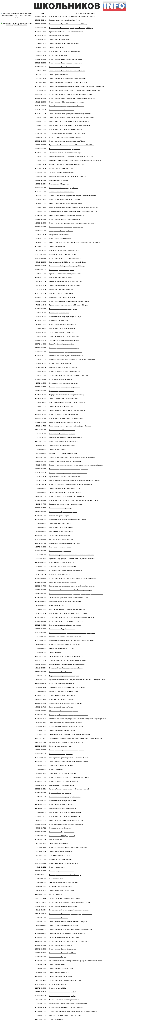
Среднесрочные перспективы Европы (61, 765)
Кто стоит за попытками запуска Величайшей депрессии (67, 609)
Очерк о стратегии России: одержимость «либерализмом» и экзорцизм (71, 617)
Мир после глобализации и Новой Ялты (62, 695)
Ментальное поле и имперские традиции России (64, 149)
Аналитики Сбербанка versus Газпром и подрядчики (66, 1015)
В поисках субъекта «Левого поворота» (62, 699)
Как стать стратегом (55, 894)
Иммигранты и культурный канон (60, 551)
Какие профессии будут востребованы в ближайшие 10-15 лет (69, 758)
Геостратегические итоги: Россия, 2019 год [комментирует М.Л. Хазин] (72, 640)
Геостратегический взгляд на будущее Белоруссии (65, 812)
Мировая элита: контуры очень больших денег (64, 676)
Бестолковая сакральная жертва (59, 516)
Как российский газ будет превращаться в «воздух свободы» (68, 1003)
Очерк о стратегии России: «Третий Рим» (62, 953)
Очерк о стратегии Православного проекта (63, 512)
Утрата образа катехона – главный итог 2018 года (65, 875)
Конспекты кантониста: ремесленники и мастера (64, 371)
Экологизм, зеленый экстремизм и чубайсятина (64, 336)
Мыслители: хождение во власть (59, 855)
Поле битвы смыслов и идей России (60, 754)
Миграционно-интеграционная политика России (65, 543)
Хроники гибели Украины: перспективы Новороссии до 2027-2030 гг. (71, 156)
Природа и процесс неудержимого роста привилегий (66, 742)
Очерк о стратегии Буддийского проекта (62, 629)
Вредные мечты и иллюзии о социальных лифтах (65, 476)
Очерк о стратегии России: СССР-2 (60, 945)
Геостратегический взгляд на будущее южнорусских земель (68, 613)
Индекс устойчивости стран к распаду (61, 539)
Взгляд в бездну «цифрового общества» (62, 804)
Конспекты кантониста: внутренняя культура (63, 414)
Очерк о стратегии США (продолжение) (62, 836)
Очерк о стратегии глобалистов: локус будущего (64, 285)
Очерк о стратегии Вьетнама (58, 55)
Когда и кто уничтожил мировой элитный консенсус (66, 570)
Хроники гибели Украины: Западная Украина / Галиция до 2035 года (71, 28)
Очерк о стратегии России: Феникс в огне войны (65, 219)
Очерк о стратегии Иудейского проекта (61, 832)
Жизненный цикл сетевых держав (60, 363)
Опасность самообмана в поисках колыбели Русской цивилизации (70, 590)
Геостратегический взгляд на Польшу (61, 527)
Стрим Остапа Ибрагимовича (58, 843)
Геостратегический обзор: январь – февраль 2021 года (66, 418)
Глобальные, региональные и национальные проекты (66, 820)
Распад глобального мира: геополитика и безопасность (66, 215)
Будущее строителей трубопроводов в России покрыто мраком (69, 910)
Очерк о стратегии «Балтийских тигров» (62, 730)
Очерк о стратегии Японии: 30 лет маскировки (64, 43)
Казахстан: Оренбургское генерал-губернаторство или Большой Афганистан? (74, 207)
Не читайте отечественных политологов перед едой (65, 437)
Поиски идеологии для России (59, 35)
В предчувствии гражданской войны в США (63, 562)
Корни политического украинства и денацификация (66, 227)
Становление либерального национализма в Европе (65, 153)
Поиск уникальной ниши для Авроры (61, 707)
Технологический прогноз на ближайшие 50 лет (64, 20)
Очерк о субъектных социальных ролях (62, 406)
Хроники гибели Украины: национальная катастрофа (66, 32)
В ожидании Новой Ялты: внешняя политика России (66, 668)
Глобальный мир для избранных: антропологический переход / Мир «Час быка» (74, 242)
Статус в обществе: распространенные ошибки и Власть (67, 656)
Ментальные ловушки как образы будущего (63, 309)
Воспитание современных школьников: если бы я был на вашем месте (71, 555)
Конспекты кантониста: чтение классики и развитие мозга (68, 496)
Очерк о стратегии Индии (57, 957)
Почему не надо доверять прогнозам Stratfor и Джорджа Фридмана (70, 426)
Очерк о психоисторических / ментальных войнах (65, 137)
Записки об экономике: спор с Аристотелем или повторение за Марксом (72, 457)
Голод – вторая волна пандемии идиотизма (63, 582)
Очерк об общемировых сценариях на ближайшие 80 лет (67, 933)
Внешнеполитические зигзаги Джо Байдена (63, 367)
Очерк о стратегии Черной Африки (60, 672)
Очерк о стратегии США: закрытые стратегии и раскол (66, 102)
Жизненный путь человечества (59, 313)
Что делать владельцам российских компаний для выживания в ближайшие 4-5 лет (75, 738)
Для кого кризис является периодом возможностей (65, 637)
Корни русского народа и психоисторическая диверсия (66, 750)
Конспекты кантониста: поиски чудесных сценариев (66, 504)
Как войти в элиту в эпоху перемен (60, 886)
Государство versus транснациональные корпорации (65, 281)
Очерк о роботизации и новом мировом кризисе (64, 937)
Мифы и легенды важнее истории (60, 238)
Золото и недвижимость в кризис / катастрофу (64, 348)
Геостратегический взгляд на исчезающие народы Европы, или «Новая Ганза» (74, 500)
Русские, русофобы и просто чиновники (62, 297)
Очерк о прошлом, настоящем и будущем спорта (64, 387)
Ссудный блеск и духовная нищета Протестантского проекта (68, 761)
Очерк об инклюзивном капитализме (61, 379)
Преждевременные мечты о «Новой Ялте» (62, 808)
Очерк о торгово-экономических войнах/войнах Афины (67, 141)
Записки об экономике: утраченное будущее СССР (65, 461)
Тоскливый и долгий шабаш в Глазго (61, 293)
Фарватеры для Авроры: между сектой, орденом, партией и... (68, 715)
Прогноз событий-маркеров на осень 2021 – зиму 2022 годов (68, 305)
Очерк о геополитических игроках (60, 972)
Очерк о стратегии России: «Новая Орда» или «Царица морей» (69, 941)
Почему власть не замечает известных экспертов (64, 422)
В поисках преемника (56, 879)
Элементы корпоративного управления (61, 332)
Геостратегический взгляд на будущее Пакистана (64, 51)
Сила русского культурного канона (60, 547)
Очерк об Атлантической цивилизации (61, 172)
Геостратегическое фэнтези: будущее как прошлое (65, 625)
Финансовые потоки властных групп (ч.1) (62, 996)
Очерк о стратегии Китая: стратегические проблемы (65, 59)
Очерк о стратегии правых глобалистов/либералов (65, 980)
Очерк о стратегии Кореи (57, 246)
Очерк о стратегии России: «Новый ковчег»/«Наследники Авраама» (71, 929)
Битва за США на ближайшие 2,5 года (61, 168)
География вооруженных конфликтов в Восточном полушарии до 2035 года (73, 211)
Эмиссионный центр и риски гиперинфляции (64, 383)
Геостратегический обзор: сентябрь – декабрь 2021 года (67, 266)
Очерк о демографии (56, 652)
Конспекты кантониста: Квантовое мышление (64, 781)
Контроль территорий (56, 769)
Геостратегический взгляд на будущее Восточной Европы (67, 519)
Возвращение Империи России (59, 234)
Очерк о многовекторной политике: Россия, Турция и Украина (69, 301)
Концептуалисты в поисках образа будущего (63, 324)
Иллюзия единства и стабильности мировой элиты (65, 601)
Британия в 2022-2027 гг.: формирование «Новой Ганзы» (67, 164)
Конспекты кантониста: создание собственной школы (66, 355)
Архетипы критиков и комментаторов (61, 531)
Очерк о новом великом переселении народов (64, 398)
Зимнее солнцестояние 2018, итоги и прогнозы (64, 882)
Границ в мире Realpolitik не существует (62, 434)
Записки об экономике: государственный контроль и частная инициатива (72, 195)
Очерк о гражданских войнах (58, 74)
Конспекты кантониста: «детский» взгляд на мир (65, 644)
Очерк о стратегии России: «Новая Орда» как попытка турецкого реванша (73, 578)
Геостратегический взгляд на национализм (63, 800)
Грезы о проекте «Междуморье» (59, 184)
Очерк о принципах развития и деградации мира (65, 898)
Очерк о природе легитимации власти (61, 871)
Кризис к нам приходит (56, 605)
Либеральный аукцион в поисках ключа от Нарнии (65, 703)
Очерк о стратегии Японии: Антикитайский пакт (65, 488)
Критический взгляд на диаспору (60, 793)
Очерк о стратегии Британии (58, 918)
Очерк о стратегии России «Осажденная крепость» (65, 258)
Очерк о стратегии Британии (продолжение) (63, 906)
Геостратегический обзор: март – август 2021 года (65, 316)
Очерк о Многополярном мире (59, 39)
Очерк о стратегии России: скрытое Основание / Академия (68, 921)
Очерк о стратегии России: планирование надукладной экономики (70, 914)
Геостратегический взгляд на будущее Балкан (63, 188)
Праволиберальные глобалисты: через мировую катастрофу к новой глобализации (75, 160)
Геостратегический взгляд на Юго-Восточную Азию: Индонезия (69, 125)
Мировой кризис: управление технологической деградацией (68, 660)
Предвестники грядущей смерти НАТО (62, 289)
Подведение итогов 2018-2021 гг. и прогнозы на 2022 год (67, 262)
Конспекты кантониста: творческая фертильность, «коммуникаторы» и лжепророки (76, 594)
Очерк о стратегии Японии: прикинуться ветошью (65, 492)
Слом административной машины (60, 828)
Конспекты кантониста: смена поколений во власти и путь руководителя (72, 359)
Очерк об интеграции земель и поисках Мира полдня (66, 824)
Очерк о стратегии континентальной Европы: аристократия (68, 82)
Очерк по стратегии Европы (58, 984)
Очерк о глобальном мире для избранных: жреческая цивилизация (70, 113)
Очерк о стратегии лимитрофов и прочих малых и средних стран (70, 902)
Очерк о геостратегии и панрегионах (61, 851)
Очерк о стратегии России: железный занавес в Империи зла (68, 375)
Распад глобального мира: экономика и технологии (65, 203)
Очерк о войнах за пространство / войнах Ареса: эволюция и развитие (71, 117)
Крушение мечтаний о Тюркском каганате (62, 254)
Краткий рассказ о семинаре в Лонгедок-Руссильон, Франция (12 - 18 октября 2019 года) (77, 679)
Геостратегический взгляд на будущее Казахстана (65, 816)
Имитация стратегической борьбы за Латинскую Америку (67, 664)
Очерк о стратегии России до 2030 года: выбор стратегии (67, 78)
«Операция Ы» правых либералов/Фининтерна (64, 340)
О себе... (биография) (56, 1019)
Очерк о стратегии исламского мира (60, 976)
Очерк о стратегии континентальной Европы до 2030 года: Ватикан (70, 94)
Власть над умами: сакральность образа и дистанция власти (68, 473)
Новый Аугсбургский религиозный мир (62, 344)
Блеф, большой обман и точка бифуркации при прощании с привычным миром (74, 480)
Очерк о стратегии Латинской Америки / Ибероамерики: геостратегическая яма (74, 90)
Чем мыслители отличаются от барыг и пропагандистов (67, 402)
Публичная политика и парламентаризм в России (65, 274)
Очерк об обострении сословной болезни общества (65, 722)
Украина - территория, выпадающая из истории (64, 1000)
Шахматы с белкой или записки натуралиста (63, 711)
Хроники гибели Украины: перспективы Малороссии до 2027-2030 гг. (71, 145)
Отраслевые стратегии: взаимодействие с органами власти (68, 687)
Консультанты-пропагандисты (59, 320)
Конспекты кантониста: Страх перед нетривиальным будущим (69, 777)
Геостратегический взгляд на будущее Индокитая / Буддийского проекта (72, 16)
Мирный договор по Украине (58, 180)
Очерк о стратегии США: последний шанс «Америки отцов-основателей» (72, 98)
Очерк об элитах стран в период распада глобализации (66, 106)
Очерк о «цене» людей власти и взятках (62, 890)
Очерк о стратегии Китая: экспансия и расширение (65, 63)
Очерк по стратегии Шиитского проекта (62, 430)
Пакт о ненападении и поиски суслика (61, 270)
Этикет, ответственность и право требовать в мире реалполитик (69, 734)
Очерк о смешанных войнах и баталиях (61, 110)
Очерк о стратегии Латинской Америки (62, 968)
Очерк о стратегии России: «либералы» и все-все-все (66, 621)
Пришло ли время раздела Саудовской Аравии (64, 691)
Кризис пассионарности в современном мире (63, 863)
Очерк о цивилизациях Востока (59, 47)
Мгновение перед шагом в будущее (60, 746)
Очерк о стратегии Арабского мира (60, 535)
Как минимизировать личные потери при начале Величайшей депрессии (72, 586)
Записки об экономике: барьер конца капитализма (65, 199)
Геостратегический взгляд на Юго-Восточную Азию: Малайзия (69, 121)
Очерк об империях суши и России (60, 523)
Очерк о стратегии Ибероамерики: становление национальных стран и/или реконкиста (76, 86)
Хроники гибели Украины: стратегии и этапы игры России (68, 176)
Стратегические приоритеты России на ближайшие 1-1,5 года (69, 597)
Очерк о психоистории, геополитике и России (64, 925)
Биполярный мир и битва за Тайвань (61, 277)
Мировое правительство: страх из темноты (63, 566)
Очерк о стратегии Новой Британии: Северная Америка (67, 71)
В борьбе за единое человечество (59, 574)
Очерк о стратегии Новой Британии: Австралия (64, 67)
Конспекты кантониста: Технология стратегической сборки (68, 847)
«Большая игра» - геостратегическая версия (63, 453)
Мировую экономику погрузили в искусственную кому (67, 395)
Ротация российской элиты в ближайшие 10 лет (64, 250)
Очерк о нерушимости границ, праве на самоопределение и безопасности (72, 223)
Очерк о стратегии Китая (57, 964)
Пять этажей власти (55, 840)
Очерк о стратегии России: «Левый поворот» (63, 949)
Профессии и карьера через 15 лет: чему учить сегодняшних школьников (72, 558)
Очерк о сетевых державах (57, 449)
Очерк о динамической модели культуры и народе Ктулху (67, 410)
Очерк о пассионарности (57, 867)
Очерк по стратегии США (57, 988)
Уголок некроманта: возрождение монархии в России (66, 726)
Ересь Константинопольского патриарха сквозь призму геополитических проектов (75, 961)
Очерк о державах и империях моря (60, 508)
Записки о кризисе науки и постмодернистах (63, 441)
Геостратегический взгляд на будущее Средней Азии (65, 129)
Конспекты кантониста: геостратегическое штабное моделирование (70, 484)
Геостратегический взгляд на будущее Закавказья (64, 797)
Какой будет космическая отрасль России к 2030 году (66, 1007)
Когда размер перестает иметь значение (61, 683)
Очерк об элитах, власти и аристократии (62, 445)
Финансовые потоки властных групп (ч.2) (62, 992)
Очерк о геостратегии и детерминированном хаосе (65, 352)
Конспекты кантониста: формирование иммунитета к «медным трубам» (72, 633)
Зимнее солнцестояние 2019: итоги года (62, 648)
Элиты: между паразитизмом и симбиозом (62, 773)
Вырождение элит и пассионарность (61, 859)
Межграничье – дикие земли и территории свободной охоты (68, 469)
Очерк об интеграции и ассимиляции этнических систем (67, 133)
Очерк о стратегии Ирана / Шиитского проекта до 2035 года (68, 24)
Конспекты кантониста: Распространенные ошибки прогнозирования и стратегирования (77, 719)
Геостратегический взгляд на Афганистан (62, 328)
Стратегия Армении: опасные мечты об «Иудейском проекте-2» (69, 789)
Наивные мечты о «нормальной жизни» (62, 785)
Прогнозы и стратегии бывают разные (61, 391)
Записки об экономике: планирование (61, 192)
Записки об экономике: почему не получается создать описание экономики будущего (76, 465)
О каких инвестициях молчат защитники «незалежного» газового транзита (73, 1011)
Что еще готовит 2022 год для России (61, 231)
